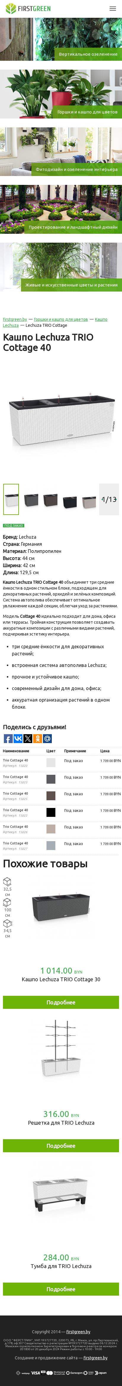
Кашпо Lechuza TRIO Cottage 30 (61, 979)
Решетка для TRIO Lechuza (61, 1123)
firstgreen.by (15, 319)
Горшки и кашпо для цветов (61, 319)
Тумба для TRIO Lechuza (61, 1266)
